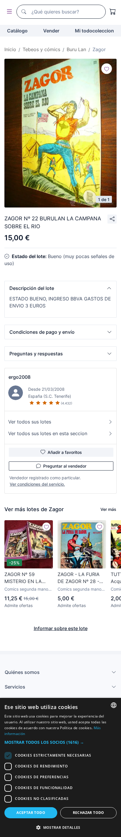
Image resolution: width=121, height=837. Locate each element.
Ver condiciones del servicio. (37, 484)
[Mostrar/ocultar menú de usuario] (8, 12)
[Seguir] (106, 68)
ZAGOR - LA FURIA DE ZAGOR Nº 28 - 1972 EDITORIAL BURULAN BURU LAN (82, 578)
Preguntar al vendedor (64, 466)
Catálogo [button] (17, 31)
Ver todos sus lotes (29, 422)
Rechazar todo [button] (88, 812)
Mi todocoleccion (94, 31)
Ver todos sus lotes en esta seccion (47, 433)
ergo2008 (20, 377)
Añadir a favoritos (65, 452)
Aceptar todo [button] (30, 812)
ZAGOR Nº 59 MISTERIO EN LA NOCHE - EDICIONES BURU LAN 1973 (28, 578)
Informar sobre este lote (61, 628)
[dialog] (60, 767)
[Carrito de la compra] (112, 11)
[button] (60, 288)
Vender (51, 31)
